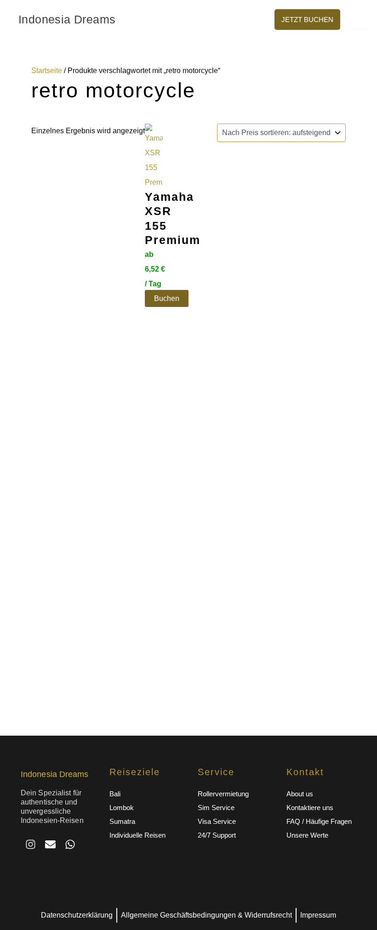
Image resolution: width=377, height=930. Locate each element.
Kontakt (305, 772)
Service (216, 772)
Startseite (46, 70)
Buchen (166, 298)
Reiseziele (134, 772)
